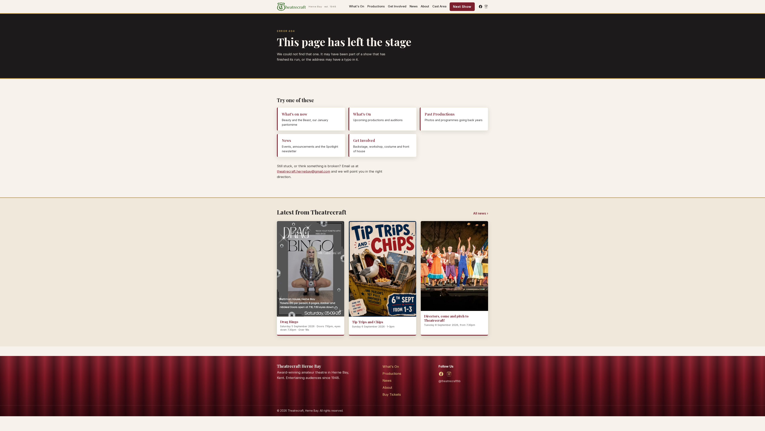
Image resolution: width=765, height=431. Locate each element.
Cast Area (439, 6)
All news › (480, 213)
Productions (376, 6)
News (414, 6)
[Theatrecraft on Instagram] (486, 7)
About (425, 6)
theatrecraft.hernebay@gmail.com (303, 171)
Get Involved (397, 6)
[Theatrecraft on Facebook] (481, 7)
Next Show (462, 7)
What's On (356, 6)
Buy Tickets (391, 394)
